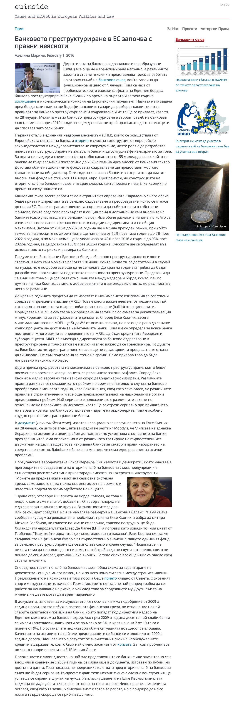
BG (227, 5)
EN (221, 5)
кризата (124, 644)
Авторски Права (215, 28)
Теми (19, 28)
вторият (82, 140)
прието (110, 578)
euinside (31, 7)
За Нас (173, 28)
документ (26, 422)
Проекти (189, 28)
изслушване (25, 101)
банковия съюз (111, 79)
